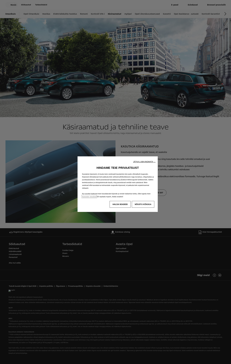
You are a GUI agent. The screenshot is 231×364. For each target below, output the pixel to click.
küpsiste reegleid (89, 196)
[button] (144, 162)
